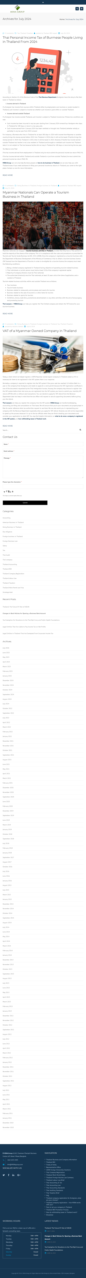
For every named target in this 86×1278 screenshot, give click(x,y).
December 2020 (8, 788)
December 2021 (8, 741)
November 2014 (8, 909)
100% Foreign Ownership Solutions (58, 1170)
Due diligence (7, 532)
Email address (9, 451)
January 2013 (7, 1011)
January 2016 (7, 881)
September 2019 (8, 815)
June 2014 (6, 932)
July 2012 (6, 1039)
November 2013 (8, 964)
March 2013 (7, 1002)
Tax (18, 33)
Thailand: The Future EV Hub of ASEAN (16, 607)
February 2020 (8, 806)
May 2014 (6, 936)
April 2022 (6, 722)
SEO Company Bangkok (68, 1273)
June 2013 (6, 988)
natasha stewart (17, 326)
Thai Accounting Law (53, 1185)
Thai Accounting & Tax (54, 1183)
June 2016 (6, 876)
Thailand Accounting (10, 564)
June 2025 (6, 653)
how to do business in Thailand (48, 163)
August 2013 (7, 978)
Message (7, 458)
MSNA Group (7, 163)
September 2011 (8, 1081)
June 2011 (6, 1095)
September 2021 (8, 755)
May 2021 (6, 769)
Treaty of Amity (51, 1165)
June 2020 (6, 802)
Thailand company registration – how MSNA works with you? (63, 1204)
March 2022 (7, 727)
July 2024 (6, 704)
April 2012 (6, 1048)
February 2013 (8, 1006)
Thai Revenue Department (47, 97)
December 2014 (8, 904)
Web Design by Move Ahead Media (51, 1273)
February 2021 (8, 783)
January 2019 (7, 829)
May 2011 (6, 1099)
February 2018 (8, 848)
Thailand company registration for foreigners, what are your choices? (63, 1199)
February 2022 (8, 732)
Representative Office (53, 1167)
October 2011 (7, 1076)
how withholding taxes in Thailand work (32, 419)
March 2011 (7, 1109)
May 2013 (6, 992)
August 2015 (7, 885)
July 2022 (6, 718)
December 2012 (8, 1016)
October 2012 (7, 1025)
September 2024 (8, 694)
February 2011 (8, 1113)
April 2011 (6, 1104)
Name (6, 444)
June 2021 (6, 764)
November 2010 (8, 1127)
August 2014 (7, 923)
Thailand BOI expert (50, 33)
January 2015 (7, 899)
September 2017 (8, 857)
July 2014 (6, 927)
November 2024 (8, 685)
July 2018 (6, 843)
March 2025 (7, 667)
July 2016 (6, 871)
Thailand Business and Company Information (61, 1160)
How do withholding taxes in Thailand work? (61, 1212)
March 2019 (7, 825)
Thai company (7, 560)
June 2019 (6, 820)
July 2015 (6, 890)
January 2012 (7, 1062)
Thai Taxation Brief (52, 1193)
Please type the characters (12, 482)
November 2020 (8, 792)
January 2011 (7, 1118)
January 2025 (7, 676)
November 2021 (8, 746)
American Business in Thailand (13, 522)
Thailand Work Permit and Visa (13, 588)
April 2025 (6, 662)
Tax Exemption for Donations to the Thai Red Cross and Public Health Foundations (31, 620)
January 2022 (7, 736)
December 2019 (8, 811)
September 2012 (8, 1030)
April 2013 (6, 997)
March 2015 (7, 895)
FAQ (47, 1195)
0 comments (9, 33)
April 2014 (6, 941)
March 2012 (7, 1053)
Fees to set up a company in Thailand (59, 1207)
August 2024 (7, 699)
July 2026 (6, 648)
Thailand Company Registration (13, 574)
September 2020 (8, 797)
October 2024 (7, 690)
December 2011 (8, 1067)
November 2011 (8, 1071)
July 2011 (6, 1090)
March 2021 (7, 778)
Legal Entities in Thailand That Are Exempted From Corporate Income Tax (28, 633)
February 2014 (8, 951)
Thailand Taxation (26, 33)
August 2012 (7, 1034)
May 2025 (6, 657)
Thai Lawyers (7, 304)
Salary (5, 546)
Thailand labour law (9, 578)
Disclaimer (49, 1215)
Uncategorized (8, 592)
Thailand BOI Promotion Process (57, 1210)
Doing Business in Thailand (26, 186)
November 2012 (8, 1020)
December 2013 (8, 960)
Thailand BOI (7, 569)
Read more (8, 175)
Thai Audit (6, 555)
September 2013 (8, 974)
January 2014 (7, 955)
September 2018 (8, 839)
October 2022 (7, 708)
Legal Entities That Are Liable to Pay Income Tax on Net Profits (24, 627)
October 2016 (7, 867)
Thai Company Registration (55, 1172)
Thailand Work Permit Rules (55, 1175)
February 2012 (8, 1058)
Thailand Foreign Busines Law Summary (60, 1178)
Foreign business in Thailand (47, 186)
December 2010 (8, 1123)
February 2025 (8, 671)
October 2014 (7, 913)
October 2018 (7, 834)
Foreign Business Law (10, 541)
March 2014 (7, 946)
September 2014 (8, 918)
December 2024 (8, 680)
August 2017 (7, 862)
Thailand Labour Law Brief (55, 1180)
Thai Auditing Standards (54, 1190)
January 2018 (7, 853)
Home (62, 19)
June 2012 (6, 1044)
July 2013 (6, 983)
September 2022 (8, 713)
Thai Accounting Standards (55, 1188)
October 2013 (7, 969)
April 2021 (6, 774)
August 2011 (7, 1086)
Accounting (6, 518)
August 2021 (7, 760)
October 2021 (7, 750)
